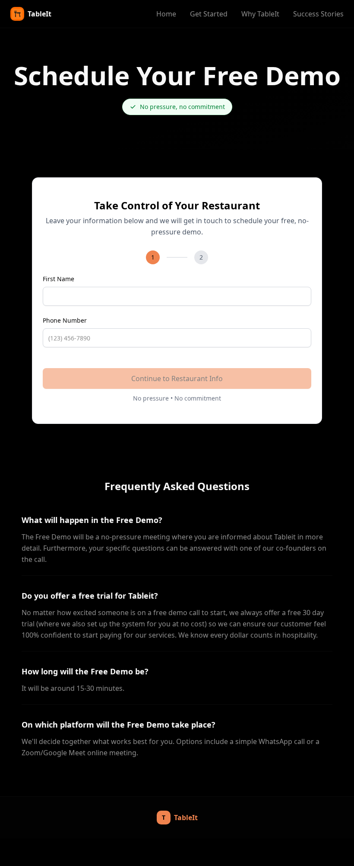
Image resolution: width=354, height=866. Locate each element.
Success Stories (318, 14)
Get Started (209, 14)
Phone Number (65, 320)
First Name (58, 279)
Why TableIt (260, 14)
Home (166, 14)
